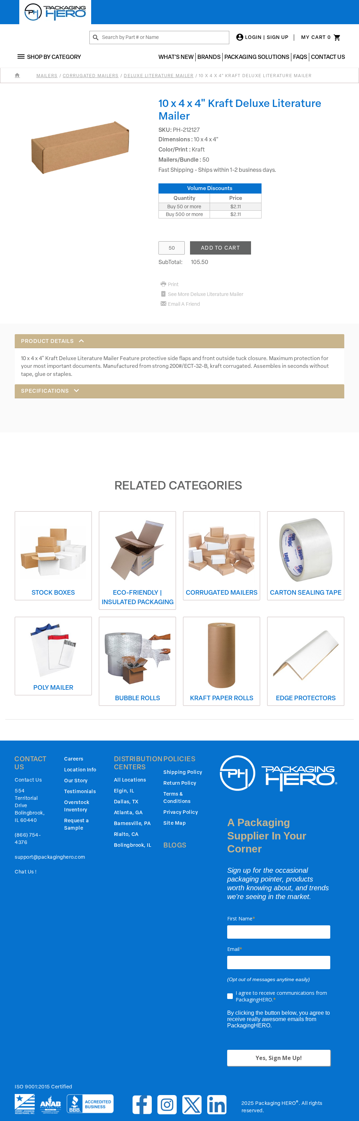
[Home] (25, 76)
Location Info (80, 770)
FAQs (300, 57)
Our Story (76, 781)
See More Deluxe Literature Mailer (205, 294)
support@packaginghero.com (50, 857)
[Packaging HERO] (55, 12)
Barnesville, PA (132, 823)
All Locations (130, 780)
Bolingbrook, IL (132, 845)
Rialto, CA (126, 834)
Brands (209, 57)
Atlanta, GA (128, 813)
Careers (73, 759)
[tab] (179, 359)
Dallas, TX (126, 802)
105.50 (199, 262)
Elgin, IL (124, 791)
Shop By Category (54, 57)
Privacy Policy (180, 812)
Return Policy (179, 783)
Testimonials (80, 792)
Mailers (47, 75)
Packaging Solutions (256, 57)
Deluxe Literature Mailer (159, 75)
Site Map (174, 823)
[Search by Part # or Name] (95, 38)
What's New (176, 57)
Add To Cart (220, 248)
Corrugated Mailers (91, 75)
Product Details (48, 341)
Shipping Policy (182, 772)
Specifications (45, 391)
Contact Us (328, 57)
